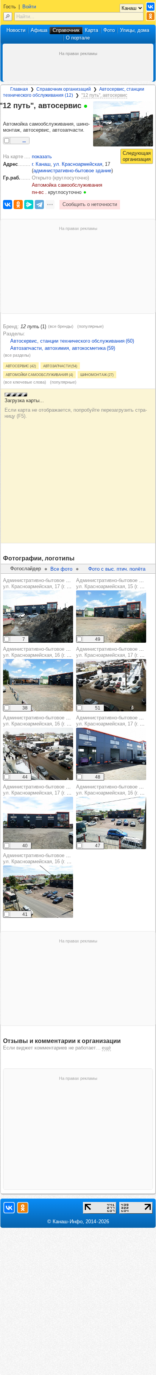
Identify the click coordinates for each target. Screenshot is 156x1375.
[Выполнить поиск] (7, 16)
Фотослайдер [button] (25, 568)
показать (42, 156)
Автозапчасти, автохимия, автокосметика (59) (62, 348)
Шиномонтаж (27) (97, 374)
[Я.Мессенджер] (28, 204)
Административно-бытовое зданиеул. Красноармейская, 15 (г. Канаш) (116, 583)
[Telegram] (39, 204)
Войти (29, 6)
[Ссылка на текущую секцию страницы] (7, 115)
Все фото (61, 569)
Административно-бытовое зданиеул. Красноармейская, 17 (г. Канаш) (43, 583)
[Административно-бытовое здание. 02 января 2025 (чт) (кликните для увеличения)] (111, 685)
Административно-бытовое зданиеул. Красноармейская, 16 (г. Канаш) (43, 652)
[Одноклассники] (18, 204)
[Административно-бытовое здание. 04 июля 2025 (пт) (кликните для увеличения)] (111, 616)
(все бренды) (60, 326)
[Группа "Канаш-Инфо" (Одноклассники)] (150, 16)
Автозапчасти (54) (60, 365)
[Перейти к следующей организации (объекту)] (136, 156)
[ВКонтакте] (7, 204)
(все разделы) (17, 355)
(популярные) (90, 326)
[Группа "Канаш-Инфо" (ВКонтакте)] (150, 6)
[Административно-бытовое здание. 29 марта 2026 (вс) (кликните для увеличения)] (38, 616)
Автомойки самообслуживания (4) (39, 374)
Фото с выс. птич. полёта (116, 569)
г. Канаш (41, 164)
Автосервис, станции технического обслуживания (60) (72, 341)
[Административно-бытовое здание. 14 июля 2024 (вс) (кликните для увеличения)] (111, 754)
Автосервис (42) (21, 365)
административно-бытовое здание (72, 170)
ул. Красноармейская (77, 164)
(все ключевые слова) (24, 382)
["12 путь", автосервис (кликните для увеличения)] (123, 123)
